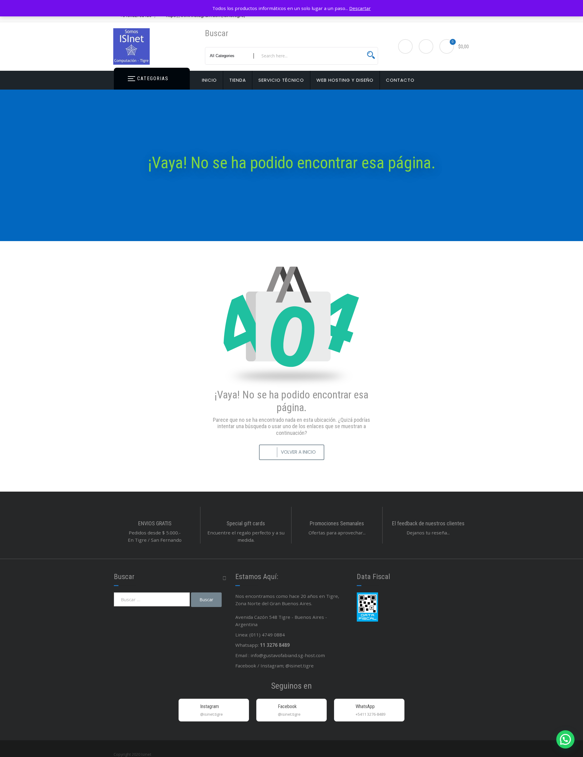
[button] (565, 739)
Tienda (237, 80)
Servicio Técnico (281, 80)
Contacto (400, 80)
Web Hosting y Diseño (344, 80)
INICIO (209, 80)
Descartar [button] (360, 8)
